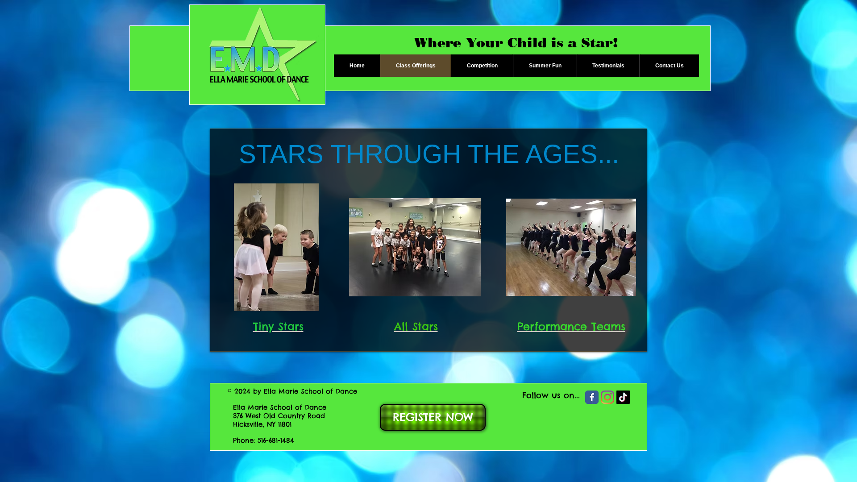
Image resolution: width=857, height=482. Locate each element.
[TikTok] (623, 397)
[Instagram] (607, 397)
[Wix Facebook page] (592, 397)
